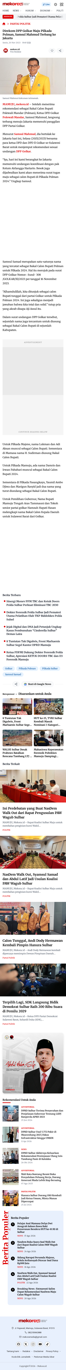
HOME (6, 10)
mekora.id (15, 49)
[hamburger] (61, 4)
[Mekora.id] (33, 1321)
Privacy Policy (52, 1351)
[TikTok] (47, 1344)
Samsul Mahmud (25, 134)
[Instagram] (33, 1344)
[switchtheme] (55, 4)
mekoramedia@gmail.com (34, 1337)
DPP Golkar (23, 151)
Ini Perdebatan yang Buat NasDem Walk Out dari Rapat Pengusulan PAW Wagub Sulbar (32, 812)
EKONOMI (45, 10)
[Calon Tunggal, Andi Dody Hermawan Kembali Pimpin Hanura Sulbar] (33, 918)
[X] (26, 1344)
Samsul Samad (13, 674)
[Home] (4, 24)
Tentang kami (13, 1351)
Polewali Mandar (13, 117)
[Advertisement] (33, 221)
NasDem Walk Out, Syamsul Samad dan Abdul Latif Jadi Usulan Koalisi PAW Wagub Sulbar (30, 878)
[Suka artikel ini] (52, 50)
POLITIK (6, 830)
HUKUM (29, 10)
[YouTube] (40, 1344)
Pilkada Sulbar (50, 668)
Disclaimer (38, 1351)
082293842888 (34, 1332)
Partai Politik (20, 23)
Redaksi (26, 1351)
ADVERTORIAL (27, 1107)
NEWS (16, 10)
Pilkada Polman (27, 668)
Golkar (8, 668)
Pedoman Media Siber (44, 1357)
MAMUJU (9, 104)
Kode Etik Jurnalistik (21, 1357)
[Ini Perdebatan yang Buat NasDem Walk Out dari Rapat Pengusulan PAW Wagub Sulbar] (33, 786)
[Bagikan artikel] (60, 50)
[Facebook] (18, 1344)
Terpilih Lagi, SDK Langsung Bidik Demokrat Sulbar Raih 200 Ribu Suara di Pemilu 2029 (32, 1006)
